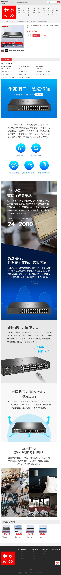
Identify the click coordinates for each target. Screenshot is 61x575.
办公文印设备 (39, 10)
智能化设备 (28, 12)
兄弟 (22, 554)
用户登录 (29, 2)
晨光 (34, 558)
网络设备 (19, 21)
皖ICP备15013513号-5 (37, 573)
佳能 (45, 556)
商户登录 (25, 2)
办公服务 (57, 11)
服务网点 (21, 2)
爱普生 (22, 556)
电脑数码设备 (34, 10)
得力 (34, 551)
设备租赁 (53, 11)
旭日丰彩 (22, 558)
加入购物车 (36, 35)
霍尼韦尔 (45, 554)
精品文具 (48, 11)
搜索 (58, 2)
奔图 (45, 551)
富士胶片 (34, 554)
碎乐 (34, 556)
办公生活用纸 (44, 10)
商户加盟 (17, 2)
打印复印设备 (19, 10)
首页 (13, 2)
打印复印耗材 (24, 10)
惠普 (22, 551)
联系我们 (30, 569)
